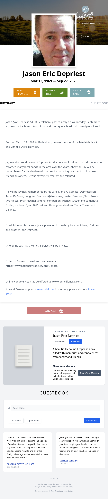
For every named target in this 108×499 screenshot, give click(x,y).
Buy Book (75, 341)
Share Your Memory (89, 373)
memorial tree (45, 289)
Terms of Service (61, 486)
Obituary (7, 103)
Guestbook (99, 103)
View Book (60, 341)
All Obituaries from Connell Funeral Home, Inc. (84, 24)
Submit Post (92, 420)
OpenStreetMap (57, 491)
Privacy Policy (46, 486)
